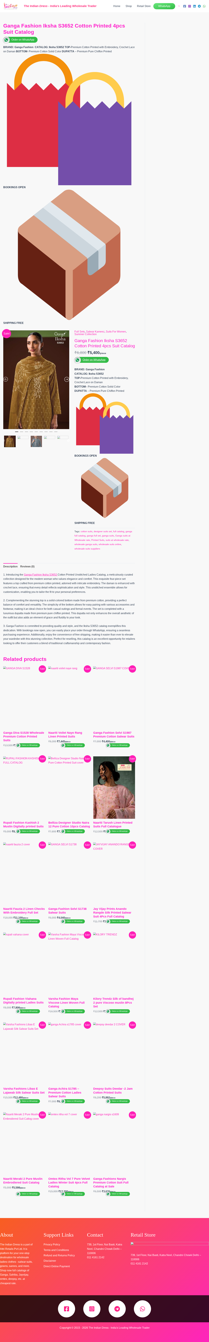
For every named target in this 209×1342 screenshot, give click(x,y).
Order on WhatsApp (22, 39)
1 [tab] (16, 433)
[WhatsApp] (204, 6)
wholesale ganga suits (85, 544)
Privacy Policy (52, 1244)
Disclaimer (50, 1260)
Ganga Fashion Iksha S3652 (41, 574)
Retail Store (144, 6)
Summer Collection (85, 334)
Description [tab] (10, 566)
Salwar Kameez (95, 331)
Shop (129, 6)
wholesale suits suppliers (87, 548)
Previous (3, 440)
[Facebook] (184, 6)
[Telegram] (199, 6)
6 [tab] (41, 433)
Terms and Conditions (56, 1250)
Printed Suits (97, 540)
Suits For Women (116, 331)
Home (116, 6)
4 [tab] (31, 433)
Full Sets (79, 331)
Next (68, 440)
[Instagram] (189, 6)
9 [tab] (55, 433)
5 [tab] (36, 433)
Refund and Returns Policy (59, 1255)
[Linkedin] (194, 6)
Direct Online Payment (57, 1266)
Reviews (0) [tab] (27, 566)
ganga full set (94, 535)
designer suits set (103, 531)
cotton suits (86, 531)
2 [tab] (21, 433)
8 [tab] (51, 433)
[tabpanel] (36, 379)
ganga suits (108, 535)
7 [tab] (46, 433)
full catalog (118, 531)
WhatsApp (164, 6)
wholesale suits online (110, 544)
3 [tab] (26, 433)
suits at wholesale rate (117, 540)
